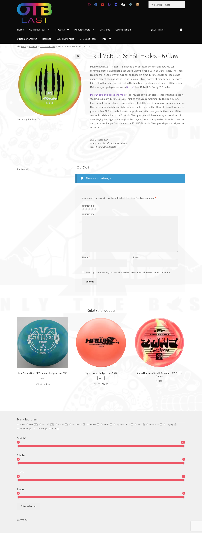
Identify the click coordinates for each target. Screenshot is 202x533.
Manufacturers (82, 29)
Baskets (46, 38)
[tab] (42, 169)
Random (122, 4)
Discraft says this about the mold (107, 94)
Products (60, 29)
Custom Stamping (27, 38)
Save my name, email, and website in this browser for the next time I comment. (128, 272)
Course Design (123, 29)
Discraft (130, 87)
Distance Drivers (47, 46)
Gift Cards (105, 29)
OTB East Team (88, 38)
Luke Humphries (65, 38)
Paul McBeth (110, 146)
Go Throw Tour (37, 29)
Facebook (96, 4)
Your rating (88, 205)
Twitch (109, 4)
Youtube (102, 4)
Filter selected (28, 506)
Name (86, 257)
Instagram (89, 4)
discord (116, 4)
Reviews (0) (23, 169)
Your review (89, 213)
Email (137, 257)
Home (20, 29)
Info (104, 38)
